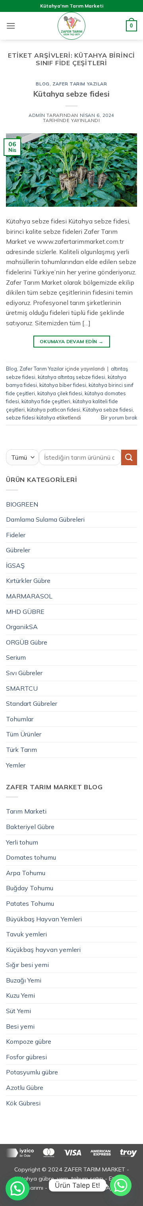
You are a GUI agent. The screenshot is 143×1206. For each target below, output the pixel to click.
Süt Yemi (18, 1011)
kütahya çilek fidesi (59, 393)
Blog (42, 84)
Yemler (15, 765)
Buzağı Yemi (23, 980)
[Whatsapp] (120, 1185)
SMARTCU (22, 688)
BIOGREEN (22, 504)
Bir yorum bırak (119, 417)
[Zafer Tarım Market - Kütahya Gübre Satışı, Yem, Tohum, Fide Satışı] (71, 26)
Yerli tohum (22, 842)
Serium (16, 657)
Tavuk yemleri (26, 934)
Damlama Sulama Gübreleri (45, 519)
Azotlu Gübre (24, 1087)
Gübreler (18, 550)
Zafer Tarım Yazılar (79, 84)
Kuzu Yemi (20, 995)
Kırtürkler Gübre (28, 581)
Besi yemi (20, 1026)
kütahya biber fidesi (62, 385)
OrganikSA (22, 627)
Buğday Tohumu (29, 888)
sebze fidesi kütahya (30, 417)
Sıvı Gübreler (24, 673)
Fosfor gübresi (26, 1057)
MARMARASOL (29, 596)
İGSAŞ (15, 565)
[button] (10, 25)
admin (37, 115)
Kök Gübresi (23, 1103)
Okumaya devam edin (71, 341)
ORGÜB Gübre (26, 642)
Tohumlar (19, 719)
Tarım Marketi (26, 811)
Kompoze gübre (28, 1041)
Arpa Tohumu (25, 873)
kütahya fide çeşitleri (45, 401)
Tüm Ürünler (23, 734)
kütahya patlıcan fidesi (53, 409)
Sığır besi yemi (27, 965)
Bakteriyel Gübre (30, 827)
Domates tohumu (31, 857)
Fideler (15, 535)
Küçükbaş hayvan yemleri (43, 950)
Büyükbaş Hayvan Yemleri (44, 919)
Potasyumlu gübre (32, 1072)
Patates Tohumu (30, 903)
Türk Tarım (21, 750)
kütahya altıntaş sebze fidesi (71, 377)
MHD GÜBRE (25, 612)
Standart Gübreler (31, 703)
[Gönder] (129, 457)
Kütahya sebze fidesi (71, 94)
